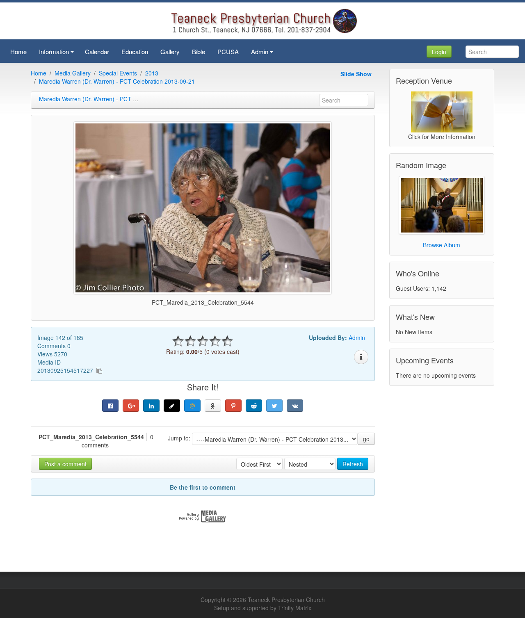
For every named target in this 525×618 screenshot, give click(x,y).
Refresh (352, 464)
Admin (357, 337)
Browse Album (441, 245)
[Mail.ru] (192, 405)
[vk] (295, 405)
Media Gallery (73, 73)
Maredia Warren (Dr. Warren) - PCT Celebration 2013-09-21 (117, 81)
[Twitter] (274, 405)
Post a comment (65, 464)
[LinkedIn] (151, 405)
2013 (151, 73)
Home (38, 73)
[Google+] (131, 405)
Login (439, 52)
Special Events (118, 73)
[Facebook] (110, 405)
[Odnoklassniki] (213, 405)
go (366, 439)
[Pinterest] (233, 405)
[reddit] (254, 405)
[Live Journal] (172, 405)
